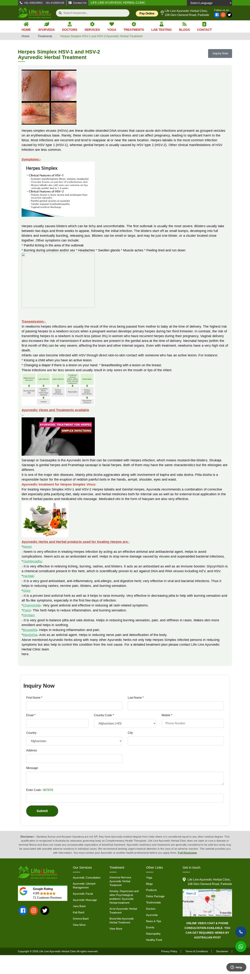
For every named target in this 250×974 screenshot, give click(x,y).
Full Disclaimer (187, 852)
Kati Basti (78, 912)
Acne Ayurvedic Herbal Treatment (123, 910)
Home (25, 36)
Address (31, 750)
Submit (42, 811)
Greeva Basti (81, 918)
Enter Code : (39, 790)
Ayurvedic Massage (85, 899)
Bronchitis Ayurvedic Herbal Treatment (121, 920)
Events (150, 927)
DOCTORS (69, 30)
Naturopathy (153, 933)
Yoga (149, 877)
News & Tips (153, 921)
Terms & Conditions (196, 951)
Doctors (151, 908)
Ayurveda (152, 914)
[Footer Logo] (37, 872)
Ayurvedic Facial (83, 893)
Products (151, 890)
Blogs (149, 883)
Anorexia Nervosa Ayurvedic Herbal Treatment (120, 881)
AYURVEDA (46, 30)
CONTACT (204, 30)
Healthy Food (154, 939)
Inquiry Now (220, 53)
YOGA (111, 30)
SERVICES (92, 30)
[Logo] (34, 13)
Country (31, 732)
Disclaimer (222, 951)
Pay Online (146, 13)
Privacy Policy (169, 951)
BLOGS (184, 30)
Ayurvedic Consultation (86, 877)
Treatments (45, 36)
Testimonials (153, 902)
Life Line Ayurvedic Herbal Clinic (57, 951)
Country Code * (104, 715)
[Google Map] (207, 902)
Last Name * (136, 697)
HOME (26, 30)
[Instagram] (223, 15)
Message (32, 768)
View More (79, 924)
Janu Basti (79, 906)
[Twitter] (229, 15)
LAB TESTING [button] (161, 30)
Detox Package (155, 896)
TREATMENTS (134, 30)
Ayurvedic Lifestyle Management (84, 885)
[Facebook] (217, 15)
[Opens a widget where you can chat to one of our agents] (236, 967)
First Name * (34, 697)
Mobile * (167, 715)
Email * (31, 715)
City (130, 732)
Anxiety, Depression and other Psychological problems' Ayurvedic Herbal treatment (124, 897)
